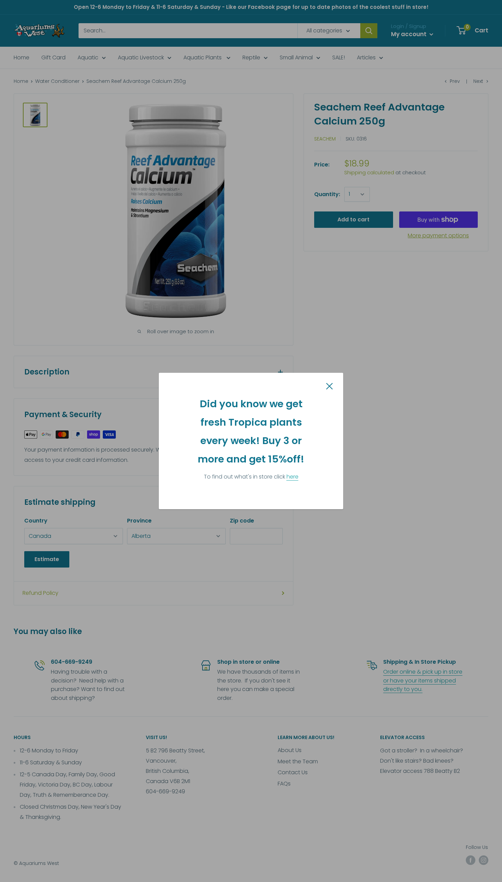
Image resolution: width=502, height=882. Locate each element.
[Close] (329, 386)
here (292, 477)
